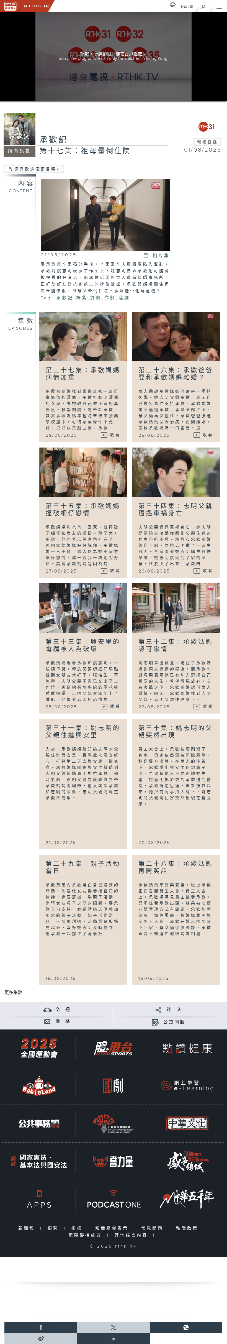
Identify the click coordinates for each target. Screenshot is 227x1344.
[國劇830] (113, 1086)
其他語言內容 (132, 1235)
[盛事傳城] (187, 1161)
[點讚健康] (187, 1048)
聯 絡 (63, 1021)
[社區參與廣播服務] (113, 1123)
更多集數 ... (15, 992)
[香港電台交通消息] (47, 1009)
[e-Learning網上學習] (187, 1086)
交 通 (63, 1009)
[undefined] (173, 4)
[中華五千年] (187, 1199)
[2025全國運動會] (39, 1048)
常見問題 (153, 1228)
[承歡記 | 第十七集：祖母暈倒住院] (105, 215)
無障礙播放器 (86, 1235)
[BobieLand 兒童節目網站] (39, 1086)
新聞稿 (27, 1228)
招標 (78, 1228)
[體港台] (113, 1048)
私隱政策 (188, 1228)
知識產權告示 (113, 1228)
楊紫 (82, 298)
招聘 (54, 1228)
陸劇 (124, 298)
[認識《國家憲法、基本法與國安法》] (39, 1161)
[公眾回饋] (155, 1022)
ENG (184, 7)
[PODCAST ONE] (113, 1199)
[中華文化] (187, 1123)
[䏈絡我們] (47, 1021)
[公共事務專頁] (39, 1123)
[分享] (159, 1009)
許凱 (96, 298)
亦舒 (110, 298)
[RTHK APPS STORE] (39, 1199)
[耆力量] (113, 1161)
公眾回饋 (174, 1022)
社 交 (174, 1009)
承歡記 (54, 140)
